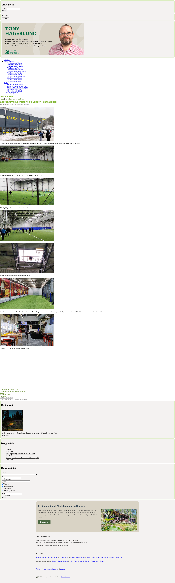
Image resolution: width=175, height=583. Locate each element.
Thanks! (8, 449)
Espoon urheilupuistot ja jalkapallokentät (13, 391)
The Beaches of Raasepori (16, 76)
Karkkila (72, 557)
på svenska (5, 17)
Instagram (63, 569)
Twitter (38, 569)
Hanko (56, 557)
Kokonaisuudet (6, 479)
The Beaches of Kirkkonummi (16, 71)
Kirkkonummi (80, 557)
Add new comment (6, 398)
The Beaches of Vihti (14, 81)
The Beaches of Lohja (14, 73)
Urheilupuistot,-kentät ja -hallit (9, 389)
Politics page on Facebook (50, 569)
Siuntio (106, 557)
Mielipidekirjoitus (9, 490)
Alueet (4, 476)
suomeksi (5, 15)
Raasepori (99, 557)
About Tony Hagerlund (11, 92)
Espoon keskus (5, 394)
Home (2, 99)
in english (5, 18)
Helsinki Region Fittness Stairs (17, 86)
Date (3, 493)
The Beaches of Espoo (14, 63)
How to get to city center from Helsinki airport (20, 454)
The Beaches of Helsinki (15, 66)
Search (4, 8)
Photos (6, 83)
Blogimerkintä (8, 486)
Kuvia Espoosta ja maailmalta (14, 99)
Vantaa (117, 557)
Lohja (88, 557)
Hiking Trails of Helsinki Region (17, 88)
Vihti (121, 557)
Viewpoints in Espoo (14, 89)
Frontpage (7, 60)
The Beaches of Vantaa (14, 79)
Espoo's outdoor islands (15, 84)
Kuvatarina (7, 488)
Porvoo (93, 557)
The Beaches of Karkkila (15, 69)
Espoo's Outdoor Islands (60, 561)
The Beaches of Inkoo (14, 68)
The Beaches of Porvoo (15, 74)
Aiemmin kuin (6, 492)
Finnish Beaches (9, 61)
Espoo (2, 393)
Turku (112, 557)
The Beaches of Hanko (14, 65)
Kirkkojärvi (3, 396)
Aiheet (4, 473)
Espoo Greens (65, 577)
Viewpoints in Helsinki (14, 91)
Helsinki (61, 557)
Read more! (5, 435)
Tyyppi (4, 483)
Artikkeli (6, 485)
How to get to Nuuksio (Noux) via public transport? (22, 458)
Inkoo (67, 557)
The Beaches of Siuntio (14, 78)
